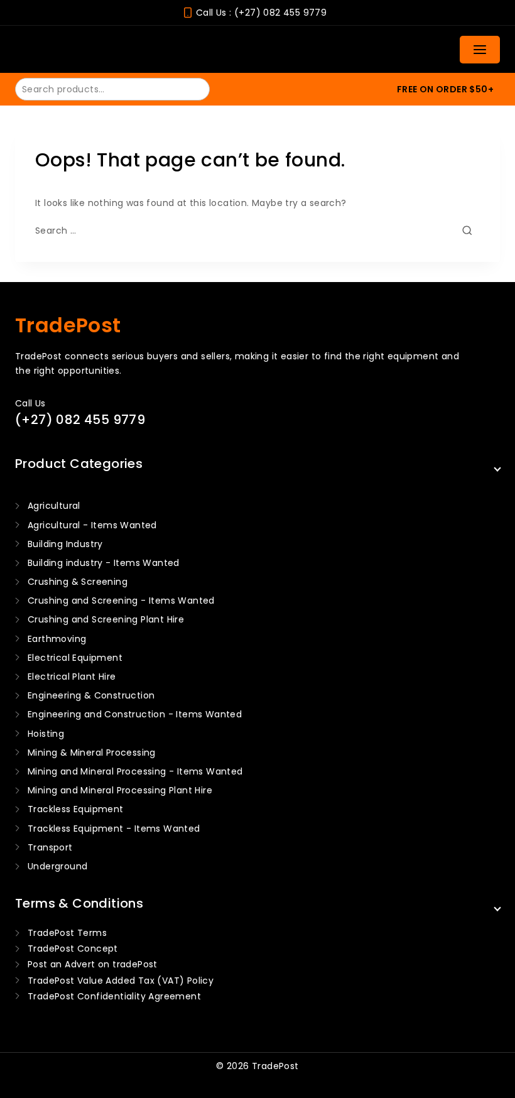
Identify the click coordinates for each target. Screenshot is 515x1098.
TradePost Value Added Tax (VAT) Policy (121, 980)
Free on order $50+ (445, 89)
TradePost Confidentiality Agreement (114, 996)
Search (192, 88)
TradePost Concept (73, 948)
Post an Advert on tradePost (93, 964)
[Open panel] (480, 49)
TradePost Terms (67, 933)
